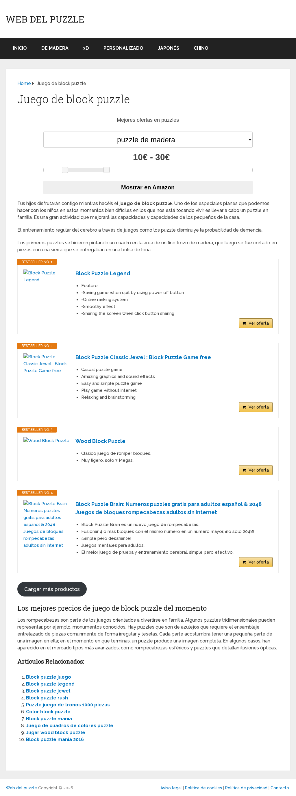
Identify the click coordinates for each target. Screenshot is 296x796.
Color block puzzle (48, 711)
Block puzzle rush (47, 698)
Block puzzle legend (50, 684)
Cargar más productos (52, 589)
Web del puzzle (45, 19)
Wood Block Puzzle (100, 441)
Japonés (168, 48)
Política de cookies (203, 788)
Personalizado (123, 48)
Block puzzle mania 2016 (55, 739)
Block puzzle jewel (48, 691)
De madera (55, 48)
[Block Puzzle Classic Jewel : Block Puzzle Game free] (46, 363)
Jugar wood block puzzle (55, 732)
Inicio (20, 48)
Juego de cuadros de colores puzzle (69, 725)
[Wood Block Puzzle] (46, 440)
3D (86, 48)
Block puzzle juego (48, 677)
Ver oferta (259, 323)
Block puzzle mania (49, 718)
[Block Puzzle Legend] (46, 276)
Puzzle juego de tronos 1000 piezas (68, 705)
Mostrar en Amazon (148, 187)
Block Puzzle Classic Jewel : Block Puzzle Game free (143, 357)
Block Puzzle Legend (102, 273)
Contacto (280, 788)
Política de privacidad (246, 788)
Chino (201, 48)
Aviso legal (171, 788)
